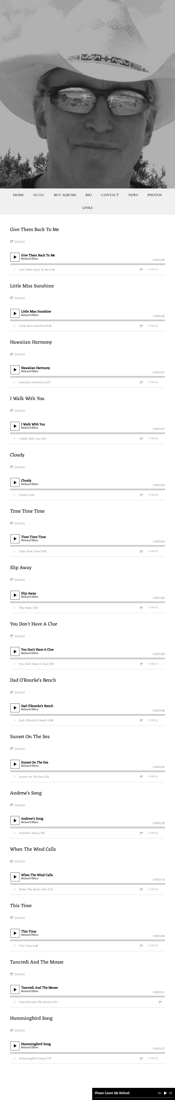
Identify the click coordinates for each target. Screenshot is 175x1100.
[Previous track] (159, 1093)
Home (18, 195)
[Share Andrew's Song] (141, 833)
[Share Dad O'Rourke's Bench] (141, 720)
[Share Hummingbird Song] (141, 1058)
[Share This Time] (141, 945)
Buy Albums (65, 195)
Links (87, 207)
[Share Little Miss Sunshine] (141, 326)
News (133, 195)
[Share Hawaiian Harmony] (141, 382)
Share (20, 242)
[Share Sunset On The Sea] (141, 776)
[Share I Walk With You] (141, 438)
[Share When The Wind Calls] (141, 889)
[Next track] (170, 1093)
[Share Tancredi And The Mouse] (160, 1002)
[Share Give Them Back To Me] (141, 269)
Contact (110, 195)
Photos (154, 195)
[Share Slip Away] (141, 607)
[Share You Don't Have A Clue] (141, 664)
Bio (89, 195)
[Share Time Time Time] (141, 551)
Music (39, 195)
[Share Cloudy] (141, 495)
